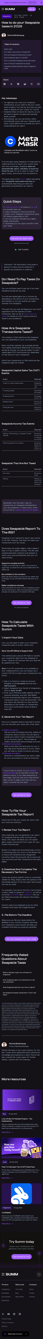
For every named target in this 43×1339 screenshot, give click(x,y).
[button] (21, 973)
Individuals (5, 1293)
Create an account (12, 207)
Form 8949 (14, 895)
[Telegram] (31, 84)
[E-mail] (38, 84)
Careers (32, 1293)
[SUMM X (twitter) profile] (3, 1314)
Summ (22, 179)
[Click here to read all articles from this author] (21, 1051)
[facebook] (4, 84)
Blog (17, 1293)
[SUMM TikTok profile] (20, 1314)
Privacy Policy (6, 1319)
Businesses (5, 1300)
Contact (32, 1297)
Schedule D (27, 895)
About (31, 1289)
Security (4, 1326)
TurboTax (28, 892)
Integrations (6, 1289)
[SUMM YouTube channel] (8, 1314)
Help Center (19, 1297)
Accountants (6, 1297)
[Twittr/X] (11, 84)
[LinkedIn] (18, 84)
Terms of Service (7, 1322)
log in (33, 207)
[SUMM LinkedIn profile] (14, 1314)
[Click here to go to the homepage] (8, 9)
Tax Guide (18, 1289)
